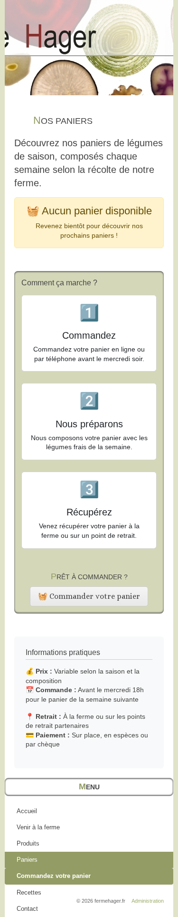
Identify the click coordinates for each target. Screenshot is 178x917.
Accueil (27, 811)
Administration (147, 901)
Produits (28, 843)
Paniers (27, 859)
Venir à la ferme (38, 827)
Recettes (29, 892)
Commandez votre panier (54, 875)
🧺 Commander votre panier (89, 596)
